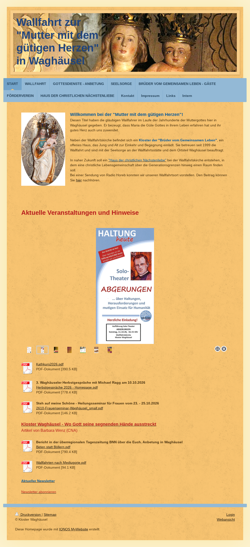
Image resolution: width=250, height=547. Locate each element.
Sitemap (50, 514)
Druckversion (31, 514)
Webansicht (226, 519)
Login (230, 514)
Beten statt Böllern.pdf (53, 447)
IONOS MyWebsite (73, 529)
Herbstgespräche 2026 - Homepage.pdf (67, 387)
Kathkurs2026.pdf (49, 364)
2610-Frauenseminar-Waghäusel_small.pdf (69, 408)
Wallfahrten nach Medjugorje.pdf (61, 462)
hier (79, 180)
